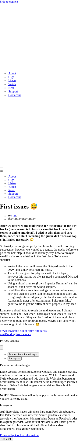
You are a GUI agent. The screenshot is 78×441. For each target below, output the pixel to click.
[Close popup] (1, 347)
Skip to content (9, 1)
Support (13, 91)
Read (11, 87)
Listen (12, 80)
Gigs (11, 77)
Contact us (14, 95)
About (12, 73)
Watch (12, 84)
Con (13, 215)
